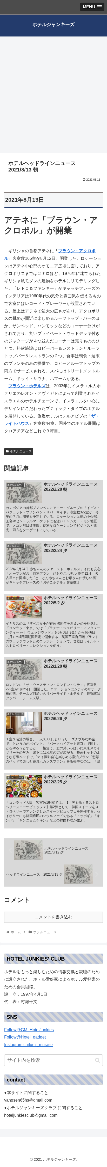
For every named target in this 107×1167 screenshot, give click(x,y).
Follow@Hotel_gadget (25, 1037)
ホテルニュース (21, 451)
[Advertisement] (53, 96)
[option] (53, 1041)
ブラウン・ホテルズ (27, 386)
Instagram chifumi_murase (28, 1044)
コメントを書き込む (53, 917)
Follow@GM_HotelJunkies (29, 1030)
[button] (53, 1041)
